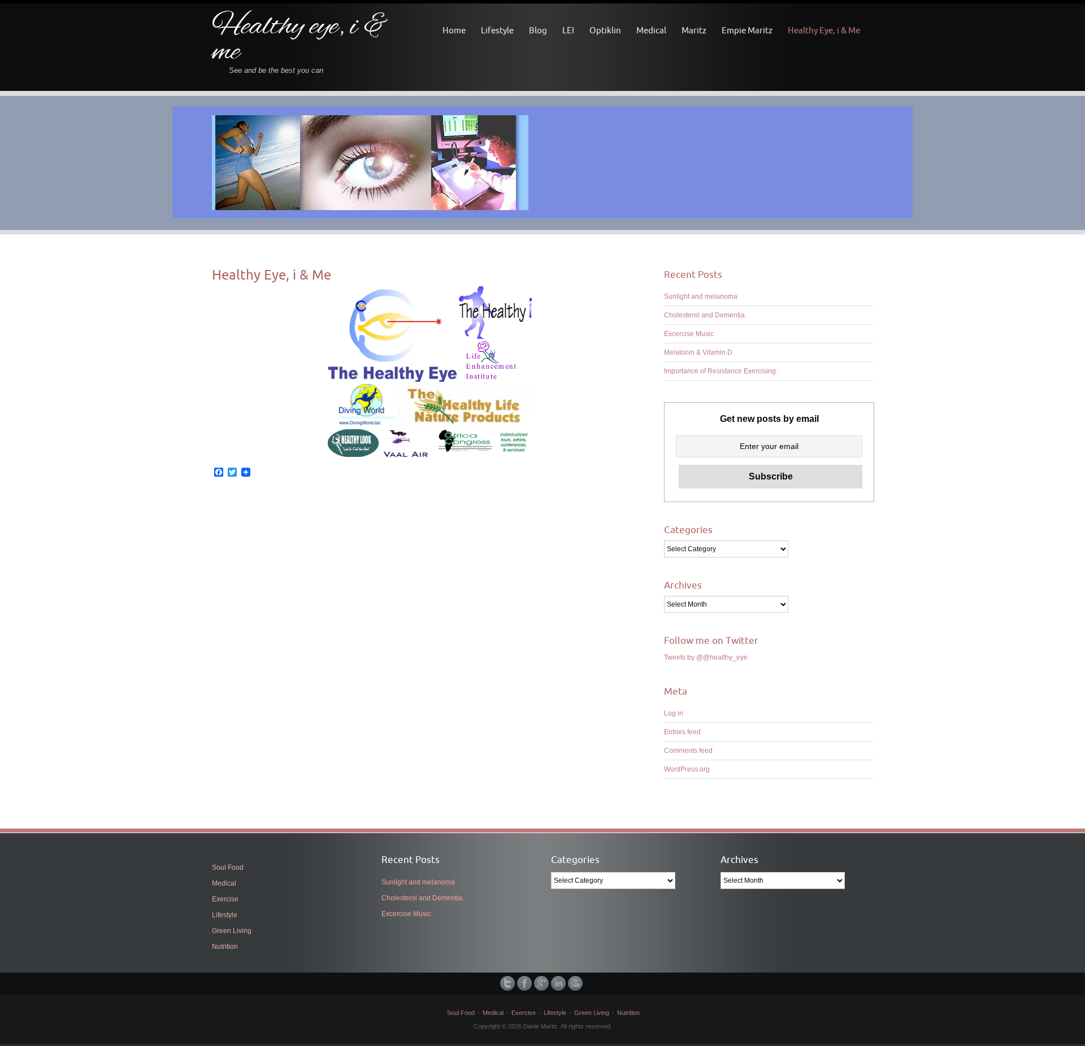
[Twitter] (508, 983)
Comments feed (688, 751)
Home (454, 30)
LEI (568, 30)
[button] (392, 334)
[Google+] (542, 983)
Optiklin (605, 30)
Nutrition (225, 947)
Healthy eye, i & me (300, 40)
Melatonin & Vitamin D (698, 352)
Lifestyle (497, 30)
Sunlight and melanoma (700, 296)
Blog (538, 30)
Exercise (225, 899)
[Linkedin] (559, 983)
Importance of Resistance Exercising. (721, 371)
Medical (651, 30)
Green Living (231, 931)
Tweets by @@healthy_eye (706, 657)
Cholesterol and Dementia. (705, 315)
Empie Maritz (747, 30)
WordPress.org (687, 769)
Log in (673, 713)
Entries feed (682, 732)
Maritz (694, 30)
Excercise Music (689, 334)
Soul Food (228, 867)
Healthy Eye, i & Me (824, 30)
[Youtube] (576, 983)
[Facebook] (525, 983)
